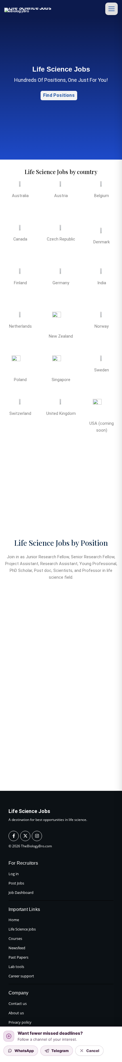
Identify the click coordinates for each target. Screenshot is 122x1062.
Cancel (92, 1050)
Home (14, 919)
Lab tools (16, 966)
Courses (15, 938)
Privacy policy (20, 1022)
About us (16, 1012)
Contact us (18, 1003)
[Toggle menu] (111, 9)
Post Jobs (16, 883)
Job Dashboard (21, 892)
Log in (14, 873)
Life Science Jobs (22, 929)
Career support (21, 976)
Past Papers (18, 957)
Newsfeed (17, 947)
